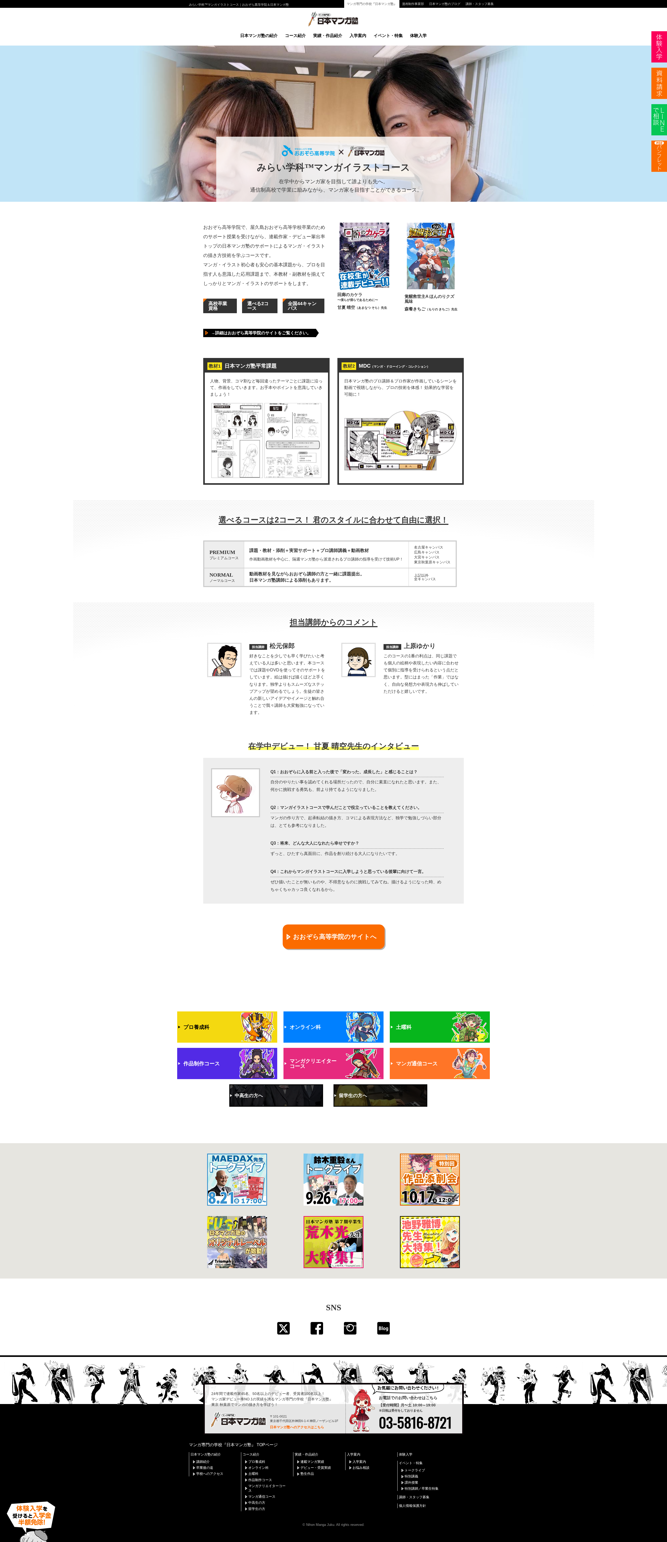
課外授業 (411, 1482)
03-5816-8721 (415, 1422)
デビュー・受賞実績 (315, 1468)
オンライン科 (258, 1468)
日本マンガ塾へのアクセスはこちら (297, 1427)
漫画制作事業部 (413, 4)
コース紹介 (295, 35)
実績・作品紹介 (327, 35)
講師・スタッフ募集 (480, 4)
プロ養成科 (256, 1462)
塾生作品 (307, 1474)
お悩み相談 (361, 1468)
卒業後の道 (204, 1468)
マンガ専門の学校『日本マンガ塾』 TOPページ (233, 1445)
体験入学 (418, 35)
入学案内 (358, 35)
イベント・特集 (388, 35)
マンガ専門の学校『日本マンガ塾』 (372, 4)
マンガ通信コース (261, 1497)
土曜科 (253, 1474)
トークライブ (415, 1470)
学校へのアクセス (209, 1474)
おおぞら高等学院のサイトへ (335, 936)
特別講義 (411, 1476)
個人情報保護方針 (412, 1506)
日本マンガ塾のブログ (444, 4)
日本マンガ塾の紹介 (259, 35)
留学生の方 (256, 1509)
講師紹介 (203, 1462)
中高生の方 (256, 1503)
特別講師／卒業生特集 (422, 1488)
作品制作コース (260, 1480)
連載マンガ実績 (312, 1462)
